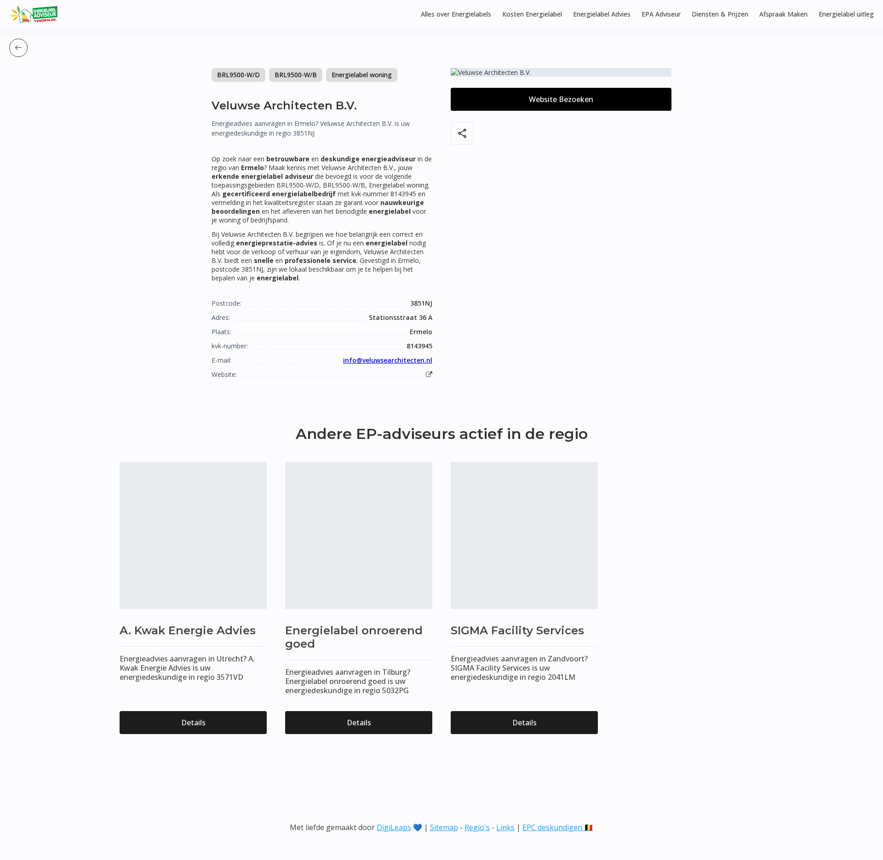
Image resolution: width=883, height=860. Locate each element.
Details (193, 723)
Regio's (477, 827)
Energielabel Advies (602, 14)
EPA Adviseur (661, 14)
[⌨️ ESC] (18, 48)
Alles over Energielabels (456, 14)
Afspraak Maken (783, 14)
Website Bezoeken (561, 99)
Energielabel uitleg (846, 14)
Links (505, 827)
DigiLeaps (394, 827)
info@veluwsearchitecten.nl (387, 360)
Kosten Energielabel (532, 14)
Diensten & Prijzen (720, 14)
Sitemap (444, 827)
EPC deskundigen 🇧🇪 (557, 827)
